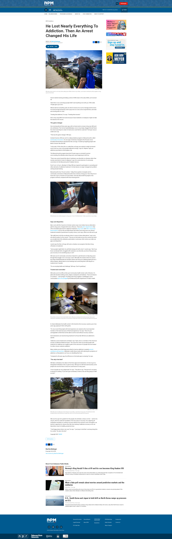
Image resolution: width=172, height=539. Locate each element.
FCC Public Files (76, 525)
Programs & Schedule (66, 14)
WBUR (60, 434)
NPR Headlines (49, 21)
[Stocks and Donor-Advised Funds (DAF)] (116, 25)
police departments (87, 227)
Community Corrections (56, 139)
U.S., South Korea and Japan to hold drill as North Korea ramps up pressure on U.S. (95, 499)
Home (45, 14)
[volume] (50, 9)
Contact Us (118, 522)
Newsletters (96, 522)
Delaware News (53, 14)
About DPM (86, 522)
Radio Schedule (108, 522)
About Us (77, 14)
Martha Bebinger (55, 41)
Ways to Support (99, 14)
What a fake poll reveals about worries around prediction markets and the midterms (94, 483)
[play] (46, 10)
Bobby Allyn (67, 487)
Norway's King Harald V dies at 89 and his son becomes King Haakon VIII (94, 468)
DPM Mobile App (108, 519)
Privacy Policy (61, 530)
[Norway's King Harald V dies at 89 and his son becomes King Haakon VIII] (55, 471)
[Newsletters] (116, 44)
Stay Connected (87, 14)
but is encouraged (62, 278)
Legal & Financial (76, 522)
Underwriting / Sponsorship (97, 520)
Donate (124, 3)
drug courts (80, 228)
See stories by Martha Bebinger (55, 453)
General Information (77, 519)
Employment (118, 519)
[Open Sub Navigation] (58, 14)
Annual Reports (87, 519)
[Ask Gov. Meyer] (116, 58)
